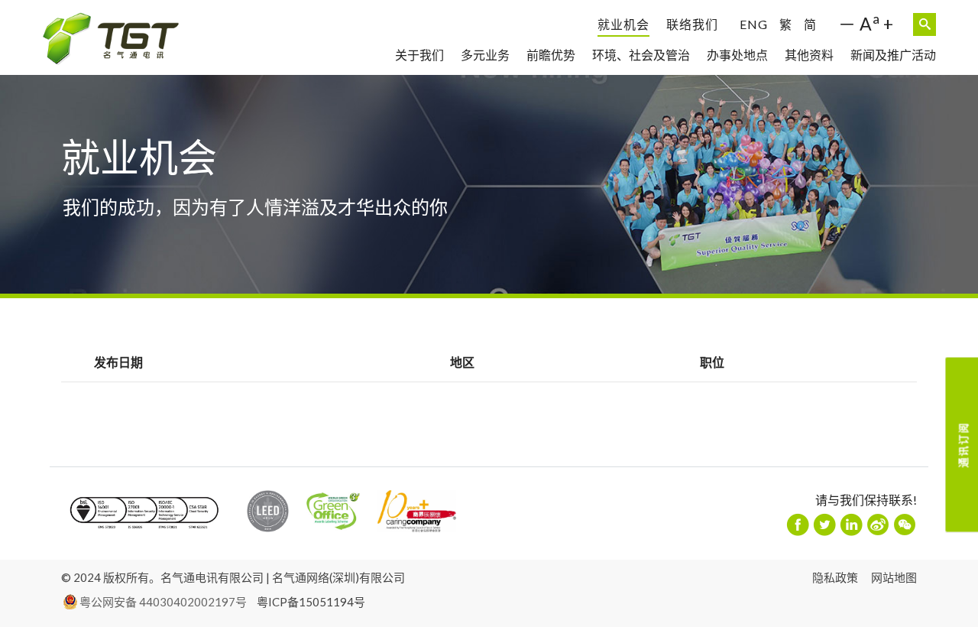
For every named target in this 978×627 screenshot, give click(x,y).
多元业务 (485, 54)
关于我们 (419, 54)
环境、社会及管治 (641, 54)
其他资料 (809, 54)
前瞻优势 (550, 54)
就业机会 (623, 24)
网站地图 (894, 577)
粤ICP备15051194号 (311, 602)
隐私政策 (835, 577)
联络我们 (692, 24)
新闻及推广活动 (893, 54)
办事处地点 (737, 54)
